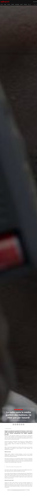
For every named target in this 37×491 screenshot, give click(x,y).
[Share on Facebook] (15, 424)
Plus (28, 4)
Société (5, 4)
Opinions (12, 4)
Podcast (21, 4)
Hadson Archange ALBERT (16, 420)
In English (25, 4)
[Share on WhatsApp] (19, 424)
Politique (8, 4)
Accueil (2, 4)
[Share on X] (23, 424)
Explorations (17, 4)
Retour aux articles (8, 428)
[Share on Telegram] (21, 424)
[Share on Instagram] (17, 424)
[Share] (13, 424)
